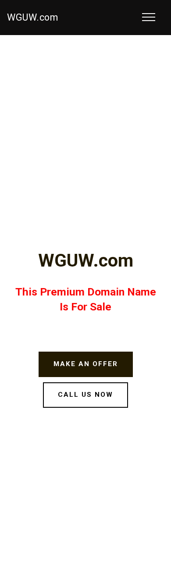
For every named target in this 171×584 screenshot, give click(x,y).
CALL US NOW (85, 395)
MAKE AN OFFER (85, 364)
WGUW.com (32, 17)
